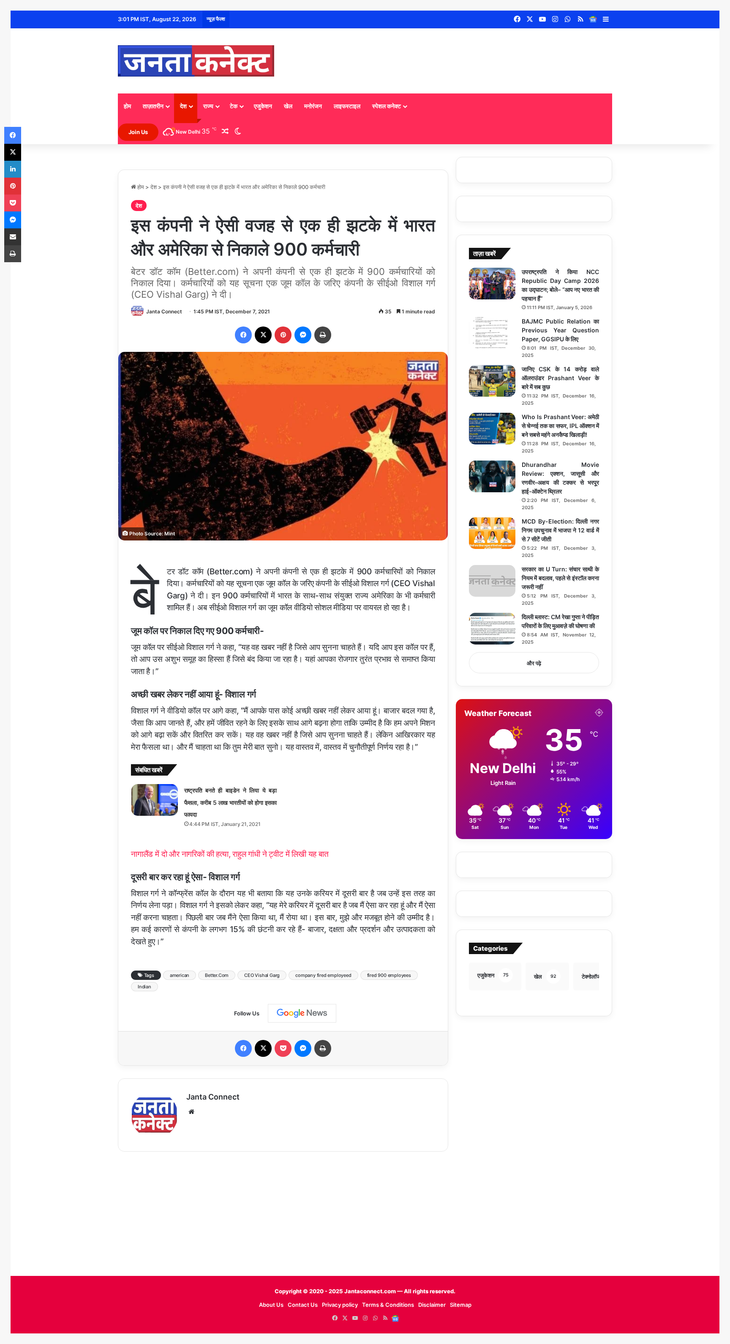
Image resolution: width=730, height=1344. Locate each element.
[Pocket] (283, 1048)
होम (127, 106)
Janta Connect (164, 311)
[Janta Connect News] (196, 61)
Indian (144, 987)
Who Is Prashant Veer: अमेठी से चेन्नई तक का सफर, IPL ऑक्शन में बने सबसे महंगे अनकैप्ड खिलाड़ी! (560, 425)
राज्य (208, 106)
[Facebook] (243, 334)
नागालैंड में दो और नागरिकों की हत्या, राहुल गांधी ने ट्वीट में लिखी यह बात (230, 854)
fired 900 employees (389, 975)
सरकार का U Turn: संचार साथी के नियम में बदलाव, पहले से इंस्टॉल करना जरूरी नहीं (560, 577)
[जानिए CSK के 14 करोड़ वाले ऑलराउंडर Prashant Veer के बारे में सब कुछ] (492, 381)
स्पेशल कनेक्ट (386, 106)
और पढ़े (534, 663)
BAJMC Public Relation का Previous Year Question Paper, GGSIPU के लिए (560, 330)
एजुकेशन (263, 106)
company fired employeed (323, 975)
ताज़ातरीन (153, 106)
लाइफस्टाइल (347, 106)
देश (183, 106)
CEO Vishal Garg (262, 975)
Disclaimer (432, 1304)
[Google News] (593, 19)
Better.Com (217, 975)
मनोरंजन (313, 106)
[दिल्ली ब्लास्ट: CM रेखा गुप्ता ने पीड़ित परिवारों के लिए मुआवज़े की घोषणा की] (492, 629)
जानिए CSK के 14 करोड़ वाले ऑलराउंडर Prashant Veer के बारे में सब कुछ (560, 377)
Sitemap (460, 1304)
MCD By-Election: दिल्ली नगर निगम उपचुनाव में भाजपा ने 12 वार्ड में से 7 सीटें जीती (560, 530)
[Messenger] (302, 334)
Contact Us (303, 1304)
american (179, 975)
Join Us (138, 132)
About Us (271, 1304)
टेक (233, 106)
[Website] (191, 1112)
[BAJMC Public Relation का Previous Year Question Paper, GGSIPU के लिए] (492, 333)
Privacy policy (340, 1304)
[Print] (322, 334)
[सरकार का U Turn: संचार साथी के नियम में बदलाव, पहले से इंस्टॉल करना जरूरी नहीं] (492, 581)
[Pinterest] (283, 334)
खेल (288, 106)
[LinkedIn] (12, 169)
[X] (263, 334)
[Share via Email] (12, 236)
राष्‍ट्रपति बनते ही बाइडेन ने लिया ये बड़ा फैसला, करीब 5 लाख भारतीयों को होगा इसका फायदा (230, 802)
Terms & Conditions (388, 1304)
